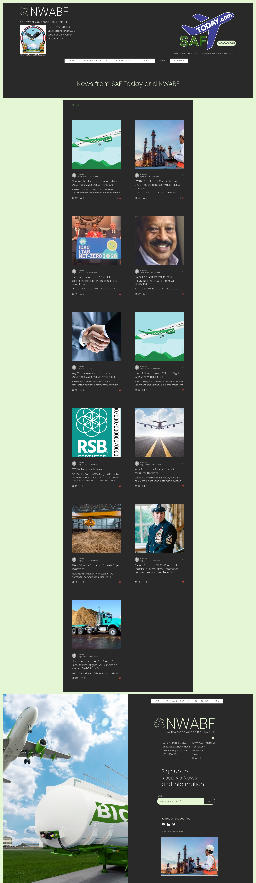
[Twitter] (173, 824)
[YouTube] (163, 824)
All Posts (76, 105)
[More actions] (121, 175)
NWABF (49, 12)
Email (160, 796)
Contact (196, 758)
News (195, 754)
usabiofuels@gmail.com (175, 750)
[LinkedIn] (168, 824)
